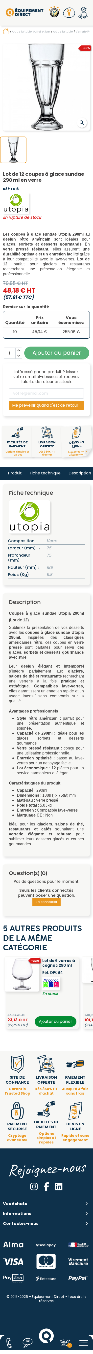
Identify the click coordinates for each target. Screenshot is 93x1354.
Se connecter (46, 901)
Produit (15, 473)
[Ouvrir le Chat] (27, 1343)
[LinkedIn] (58, 1186)
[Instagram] (34, 1186)
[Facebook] (46, 1186)
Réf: (6, 189)
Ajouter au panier (55, 1021)
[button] (69, 13)
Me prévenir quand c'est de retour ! (46, 405)
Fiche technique (45, 473)
